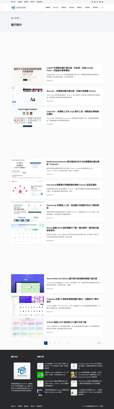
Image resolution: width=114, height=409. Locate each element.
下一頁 (98, 343)
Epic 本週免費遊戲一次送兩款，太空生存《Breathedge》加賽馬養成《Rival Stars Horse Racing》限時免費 (90, 375)
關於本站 (13, 1)
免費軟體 (47, 7)
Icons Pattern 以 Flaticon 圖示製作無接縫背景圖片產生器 (72, 278)
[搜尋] (102, 7)
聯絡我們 (26, 1)
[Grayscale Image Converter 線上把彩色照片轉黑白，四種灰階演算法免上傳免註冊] (74, 366)
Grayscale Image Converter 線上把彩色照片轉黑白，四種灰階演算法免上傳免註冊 (90, 366)
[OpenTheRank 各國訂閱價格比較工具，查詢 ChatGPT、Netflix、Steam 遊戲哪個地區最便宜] (40, 383)
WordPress (97, 406)
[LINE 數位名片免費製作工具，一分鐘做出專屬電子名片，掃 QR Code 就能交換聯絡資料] (74, 392)
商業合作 (32, 1)
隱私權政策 (39, 1)
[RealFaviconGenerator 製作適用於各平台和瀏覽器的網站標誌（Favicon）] (27, 168)
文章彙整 (20, 1)
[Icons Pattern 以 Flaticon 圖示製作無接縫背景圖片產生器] (27, 283)
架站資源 (87, 7)
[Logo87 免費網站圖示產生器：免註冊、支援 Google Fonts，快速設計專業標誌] (27, 74)
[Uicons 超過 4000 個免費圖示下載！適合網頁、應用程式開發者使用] (27, 234)
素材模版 (95, 7)
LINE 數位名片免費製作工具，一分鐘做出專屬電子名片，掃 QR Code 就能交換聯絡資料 (90, 392)
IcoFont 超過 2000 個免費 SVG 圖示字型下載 (66, 322)
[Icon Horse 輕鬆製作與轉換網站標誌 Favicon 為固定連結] (27, 189)
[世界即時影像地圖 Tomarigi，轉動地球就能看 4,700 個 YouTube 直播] (40, 392)
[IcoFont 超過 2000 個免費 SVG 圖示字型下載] (27, 327)
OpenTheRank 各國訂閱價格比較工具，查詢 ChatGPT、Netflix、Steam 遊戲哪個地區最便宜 (57, 383)
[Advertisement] (57, 49)
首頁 (12, 18)
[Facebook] (92, 2)
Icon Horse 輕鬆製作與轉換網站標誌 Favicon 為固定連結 (71, 185)
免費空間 (63, 7)
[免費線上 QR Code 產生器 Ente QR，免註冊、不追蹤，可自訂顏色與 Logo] (40, 375)
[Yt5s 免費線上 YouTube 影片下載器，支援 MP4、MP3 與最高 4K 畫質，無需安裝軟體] (40, 366)
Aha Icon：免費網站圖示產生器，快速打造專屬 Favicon (71, 91)
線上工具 (55, 7)
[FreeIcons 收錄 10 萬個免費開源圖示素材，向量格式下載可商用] (27, 305)
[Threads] (102, 2)
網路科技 (79, 7)
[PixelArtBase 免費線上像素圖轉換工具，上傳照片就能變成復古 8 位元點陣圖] (74, 383)
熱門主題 (71, 7)
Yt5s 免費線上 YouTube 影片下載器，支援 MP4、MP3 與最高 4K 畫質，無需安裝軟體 (56, 366)
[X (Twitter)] (94, 2)
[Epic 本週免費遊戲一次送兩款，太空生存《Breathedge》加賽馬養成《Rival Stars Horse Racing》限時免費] (74, 375)
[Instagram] (99, 2)
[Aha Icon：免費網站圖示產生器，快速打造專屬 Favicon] (27, 96)
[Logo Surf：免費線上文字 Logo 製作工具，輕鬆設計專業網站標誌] (27, 118)
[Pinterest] (97, 2)
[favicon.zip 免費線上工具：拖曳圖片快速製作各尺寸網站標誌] (27, 211)
